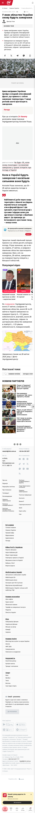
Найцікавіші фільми (12, 621)
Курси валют (10, 602)
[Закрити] (31, 794)
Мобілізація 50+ (11, 577)
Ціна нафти (9, 599)
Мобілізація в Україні (14, 572)
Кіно (7, 619)
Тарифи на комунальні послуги (16, 607)
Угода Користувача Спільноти (24, 486)
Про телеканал (6, 490)
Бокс (7, 675)
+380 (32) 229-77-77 (13, 759)
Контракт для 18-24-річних (14, 582)
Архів (20, 507)
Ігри (20, 514)
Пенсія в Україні (11, 612)
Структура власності (25, 504)
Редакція (5, 483)
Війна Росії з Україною (14, 547)
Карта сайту (22, 511)
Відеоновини (10, 535)
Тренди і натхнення (12, 666)
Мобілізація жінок (11, 580)
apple (21, 724)
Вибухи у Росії (10, 563)
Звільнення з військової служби (16, 575)
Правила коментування (23, 491)
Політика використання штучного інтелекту (8, 510)
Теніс (7, 680)
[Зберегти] (30, 55)
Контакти (21, 498)
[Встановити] (17, 798)
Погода (8, 541)
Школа (8, 644)
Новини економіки (13, 597)
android (8, 724)
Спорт (8, 673)
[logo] (8, 3)
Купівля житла (10, 663)
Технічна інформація (25, 495)
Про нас (4, 480)
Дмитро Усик (11, 21)
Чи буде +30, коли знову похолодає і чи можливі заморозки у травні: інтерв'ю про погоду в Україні (16, 166)
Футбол (8, 678)
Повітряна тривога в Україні (15, 558)
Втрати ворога (10, 566)
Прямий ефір (10, 533)
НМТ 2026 (8, 646)
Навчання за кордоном (13, 652)
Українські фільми (11, 624)
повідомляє (10, 304)
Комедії (8, 629)
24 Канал (5, 8)
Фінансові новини (11, 604)
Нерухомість (10, 658)
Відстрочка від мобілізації (14, 585)
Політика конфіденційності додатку (24, 481)
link (19, 459)
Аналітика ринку (11, 661)
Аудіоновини (10, 538)
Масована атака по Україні (14, 560)
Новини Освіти (11, 639)
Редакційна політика (8, 486)
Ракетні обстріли (11, 550)
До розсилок (12, 711)
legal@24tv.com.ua (25, 761)
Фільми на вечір (11, 627)
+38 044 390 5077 (24, 451)
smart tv (8, 729)
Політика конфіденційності (7, 504)
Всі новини (10, 525)
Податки (8, 610)
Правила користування (6, 500)
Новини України (14, 8)
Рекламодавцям (7, 496)
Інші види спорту (11, 686)
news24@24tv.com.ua (9, 451)
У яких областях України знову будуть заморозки (27, 8)
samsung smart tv (21, 729)
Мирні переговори (11, 555)
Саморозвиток (10, 649)
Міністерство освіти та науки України (17, 641)
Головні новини (11, 527)
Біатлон (8, 683)
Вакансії (21, 501)
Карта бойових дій (11, 552)
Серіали (8, 632)
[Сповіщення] (32, 3)
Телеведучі (5, 493)
